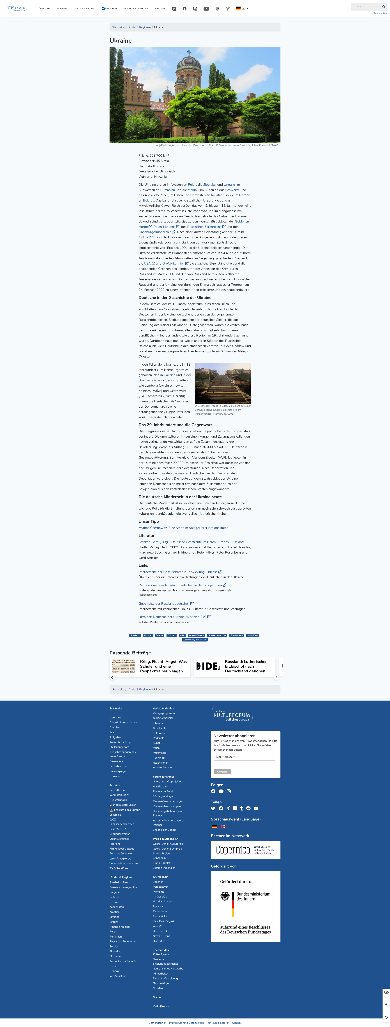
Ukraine (147, 635)
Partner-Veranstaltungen (168, 801)
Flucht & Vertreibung (165, 978)
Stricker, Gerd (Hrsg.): (191, 542)
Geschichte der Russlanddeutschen (164, 603)
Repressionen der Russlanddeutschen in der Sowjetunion (180, 585)
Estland (114, 897)
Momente (158, 892)
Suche (157, 997)
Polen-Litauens (164, 226)
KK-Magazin (160, 877)
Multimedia (159, 753)
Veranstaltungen (119, 795)
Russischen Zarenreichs (204, 226)
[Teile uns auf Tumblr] (242, 808)
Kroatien (115, 912)
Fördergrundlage (163, 796)
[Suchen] (383, 7)
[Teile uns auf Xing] (229, 808)
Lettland (114, 917)
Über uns (44, 8)
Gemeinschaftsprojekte (167, 781)
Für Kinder (159, 758)
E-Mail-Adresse (224, 757)
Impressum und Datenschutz (186, 1023)
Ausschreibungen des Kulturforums (123, 754)
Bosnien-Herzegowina (123, 887)
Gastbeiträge (161, 983)
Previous (112, 677)
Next (276, 677)
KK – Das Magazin (164, 921)
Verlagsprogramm (164, 713)
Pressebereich (118, 761)
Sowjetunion (237, 635)
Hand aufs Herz (162, 901)
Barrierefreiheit (157, 1023)
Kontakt (236, 1023)
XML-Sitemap (161, 1006)
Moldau (193, 190)
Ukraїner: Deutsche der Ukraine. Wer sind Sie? (172, 617)
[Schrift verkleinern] (386, 1011)
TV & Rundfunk (119, 868)
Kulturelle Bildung (120, 742)
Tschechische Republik (123, 961)
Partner (160, 8)
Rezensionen (160, 762)
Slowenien (116, 956)
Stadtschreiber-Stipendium (162, 856)
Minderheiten (160, 973)
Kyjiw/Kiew (253, 635)
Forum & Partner (163, 776)
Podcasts (158, 738)
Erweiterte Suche (380, 13)
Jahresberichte (118, 766)
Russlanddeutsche (217, 635)
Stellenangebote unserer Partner (167, 813)
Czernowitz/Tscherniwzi (195, 639)
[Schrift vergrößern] (386, 1005)
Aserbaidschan (119, 882)
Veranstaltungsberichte (124, 863)
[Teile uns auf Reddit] (249, 808)
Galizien (169, 375)
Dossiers (158, 988)
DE (243, 9)
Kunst (156, 743)
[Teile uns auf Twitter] (214, 808)
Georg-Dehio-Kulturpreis (168, 844)
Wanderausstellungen (123, 805)
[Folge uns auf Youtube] (222, 791)
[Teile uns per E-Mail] (257, 808)
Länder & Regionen (122, 877)
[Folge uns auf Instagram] (229, 791)
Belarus (148, 200)
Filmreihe (115, 844)
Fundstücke (160, 916)
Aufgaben (116, 737)
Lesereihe (115, 815)
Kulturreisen (160, 733)
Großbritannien (173, 263)
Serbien (114, 946)
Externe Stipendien (164, 868)
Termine (62, 8)
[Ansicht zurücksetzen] (386, 1017)
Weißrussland (118, 976)
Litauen (114, 922)
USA (147, 263)
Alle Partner (160, 786)
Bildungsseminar (120, 834)
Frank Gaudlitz (162, 863)
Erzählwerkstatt (119, 839)
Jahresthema (117, 790)
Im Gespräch (160, 896)
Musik (156, 748)
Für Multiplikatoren (218, 1023)
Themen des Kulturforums (161, 952)
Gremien (115, 727)
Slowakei (209, 184)
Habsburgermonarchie (155, 232)
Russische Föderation (123, 941)
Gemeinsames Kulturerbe (168, 968)
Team (113, 732)
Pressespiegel (118, 771)
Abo (155, 926)
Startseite (116, 708)
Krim (182, 635)
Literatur (158, 723)
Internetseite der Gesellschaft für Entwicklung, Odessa (178, 572)
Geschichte (159, 728)
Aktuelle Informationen (123, 722)
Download (116, 776)
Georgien (115, 902)
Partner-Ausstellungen (167, 806)
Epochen (158, 882)
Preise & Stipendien (135, 8)
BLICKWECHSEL (163, 718)
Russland (217, 195)
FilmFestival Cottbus (122, 848)
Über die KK (160, 931)
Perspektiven (160, 887)
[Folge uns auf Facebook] (214, 791)
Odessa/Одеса (196, 635)
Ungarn (229, 184)
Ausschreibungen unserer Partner (168, 823)
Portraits (158, 906)
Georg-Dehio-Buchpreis (167, 848)
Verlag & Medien (84, 8)
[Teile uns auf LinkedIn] (236, 808)
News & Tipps (161, 936)
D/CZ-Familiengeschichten (122, 822)
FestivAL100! (118, 829)
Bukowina (146, 380)
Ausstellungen (118, 800)
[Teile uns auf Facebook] (222, 808)
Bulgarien (115, 892)
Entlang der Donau (164, 830)
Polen (192, 184)
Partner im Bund (163, 791)
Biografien (159, 941)
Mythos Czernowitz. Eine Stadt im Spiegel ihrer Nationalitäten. (184, 528)
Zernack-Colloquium (122, 853)
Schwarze (232, 190)
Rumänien (167, 190)
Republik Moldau (120, 927)
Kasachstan (117, 907)
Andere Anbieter (163, 767)
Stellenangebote (119, 747)
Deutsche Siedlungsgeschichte (165, 961)
